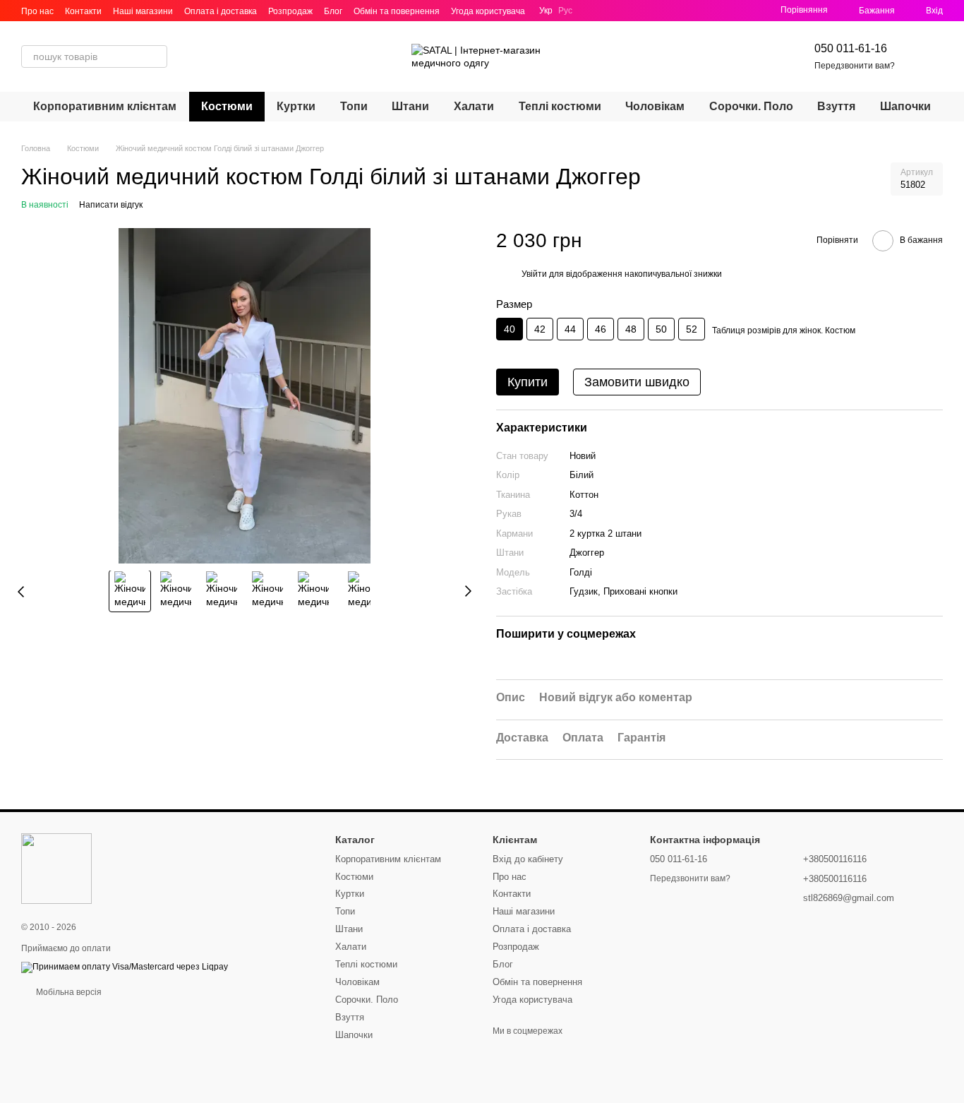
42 (540, 329)
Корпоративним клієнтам (104, 106)
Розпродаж (290, 11)
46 (600, 329)
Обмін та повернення (397, 11)
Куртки (296, 106)
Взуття (836, 106)
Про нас (37, 11)
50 (661, 329)
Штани (410, 106)
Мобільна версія (68, 992)
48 (631, 329)
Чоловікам (655, 106)
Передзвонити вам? (854, 66)
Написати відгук (111, 205)
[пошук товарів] (156, 56)
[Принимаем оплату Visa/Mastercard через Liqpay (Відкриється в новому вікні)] (124, 967)
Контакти (83, 11)
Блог (333, 11)
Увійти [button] (534, 274)
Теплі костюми (560, 106)
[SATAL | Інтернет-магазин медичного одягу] (56, 869)
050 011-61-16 (850, 48)
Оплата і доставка (220, 11)
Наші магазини (143, 11)
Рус (565, 10)
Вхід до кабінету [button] (528, 859)
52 (691, 329)
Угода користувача (488, 11)
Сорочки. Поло (751, 106)
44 (570, 329)
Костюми (227, 106)
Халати (474, 106)
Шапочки (905, 106)
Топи (354, 106)
